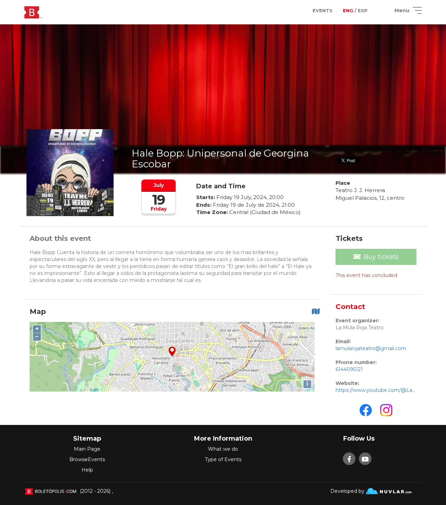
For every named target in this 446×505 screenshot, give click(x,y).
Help (87, 470)
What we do (223, 449)
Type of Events (223, 459)
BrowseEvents (87, 459)
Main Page (87, 449)
